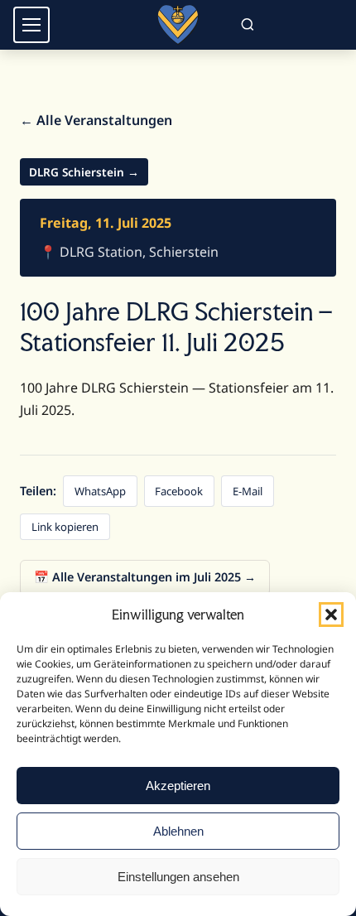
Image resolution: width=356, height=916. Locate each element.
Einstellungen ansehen (178, 877)
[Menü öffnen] (31, 25)
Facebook (179, 491)
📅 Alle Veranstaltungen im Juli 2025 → (145, 577)
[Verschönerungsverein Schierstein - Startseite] (178, 25)
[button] (331, 614)
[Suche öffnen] (247, 25)
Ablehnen (178, 831)
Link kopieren (65, 526)
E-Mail (247, 491)
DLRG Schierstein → (84, 172)
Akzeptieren (178, 786)
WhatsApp (100, 491)
